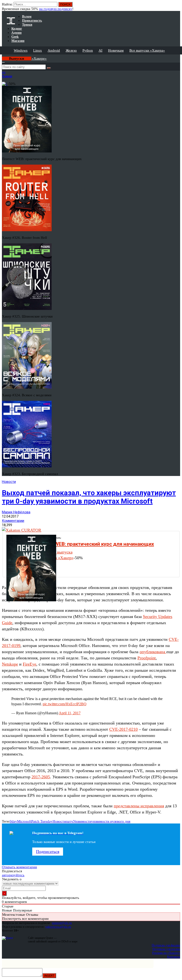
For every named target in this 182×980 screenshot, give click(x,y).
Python (87, 50)
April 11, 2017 (70, 713)
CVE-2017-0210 (123, 729)
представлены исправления (139, 806)
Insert (49, 975)
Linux (37, 50)
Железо (71, 50)
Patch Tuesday (42, 821)
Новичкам (116, 50)
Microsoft (24, 821)
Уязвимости (82, 821)
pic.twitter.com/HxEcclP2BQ (64, 704)
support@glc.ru (62, 923)
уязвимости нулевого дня (110, 821)
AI (100, 50)
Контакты (173, 956)
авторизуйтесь (13, 875)
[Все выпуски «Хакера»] (2, 56)
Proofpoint (146, 658)
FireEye (29, 664)
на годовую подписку (55, 9)
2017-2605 (41, 776)
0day (13, 821)
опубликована (153, 651)
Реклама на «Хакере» (166, 953)
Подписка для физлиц (166, 945)
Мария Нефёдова (16, 512)
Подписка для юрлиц (166, 949)
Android (54, 50)
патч (69, 821)
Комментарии (13, 521)
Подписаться (47, 851)
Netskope (10, 664)
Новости (9, 482)
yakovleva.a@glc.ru (58, 926)
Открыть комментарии (19, 867)
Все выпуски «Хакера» (147, 50)
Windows (20, 50)
